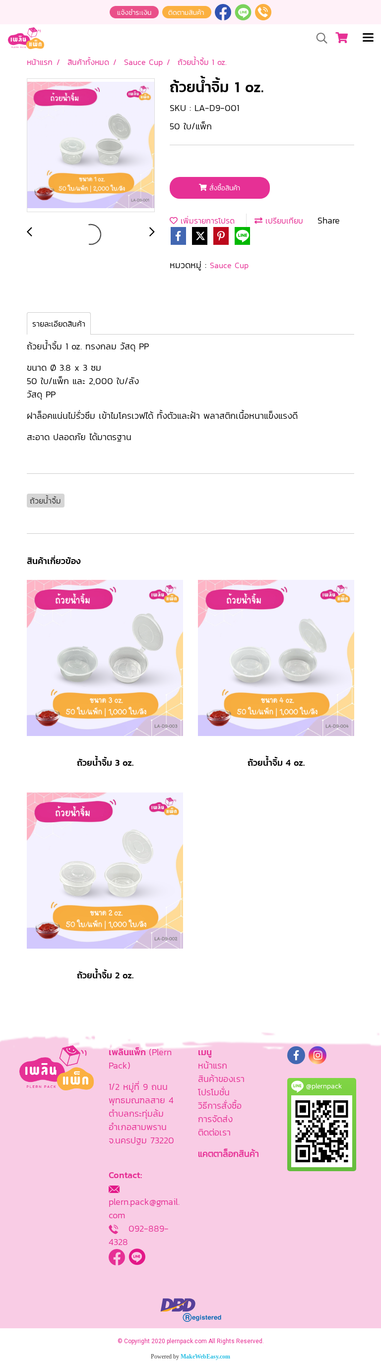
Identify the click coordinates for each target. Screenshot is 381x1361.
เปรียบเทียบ (282, 221)
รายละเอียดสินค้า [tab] (58, 324)
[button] (318, 38)
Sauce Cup (229, 265)
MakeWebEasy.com (205, 1356)
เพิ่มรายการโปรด (206, 221)
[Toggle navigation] (368, 38)
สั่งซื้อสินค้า (223, 188)
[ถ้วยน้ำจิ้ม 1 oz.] (90, 146)
